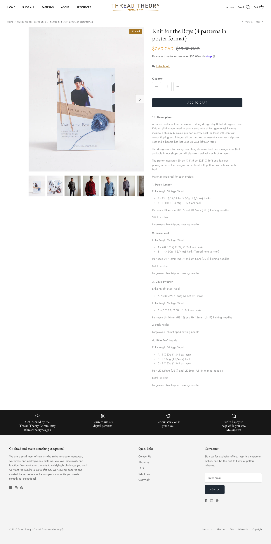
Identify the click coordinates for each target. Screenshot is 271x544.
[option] (86, 99)
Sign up (214, 489)
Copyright (144, 480)
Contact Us (144, 456)
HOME (11, 7)
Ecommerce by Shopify (52, 529)
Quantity (157, 79)
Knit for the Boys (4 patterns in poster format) (71, 21)
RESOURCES (84, 7)
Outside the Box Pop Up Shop (31, 21)
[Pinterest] (21, 487)
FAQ (141, 468)
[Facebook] (10, 487)
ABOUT (65, 7)
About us (143, 462)
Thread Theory (24, 529)
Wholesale (144, 474)
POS (34, 529)
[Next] (140, 99)
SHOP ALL (28, 7)
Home (10, 21)
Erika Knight (163, 66)
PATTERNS (48, 7)
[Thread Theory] (135, 7)
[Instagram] (16, 487)
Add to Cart (197, 103)
